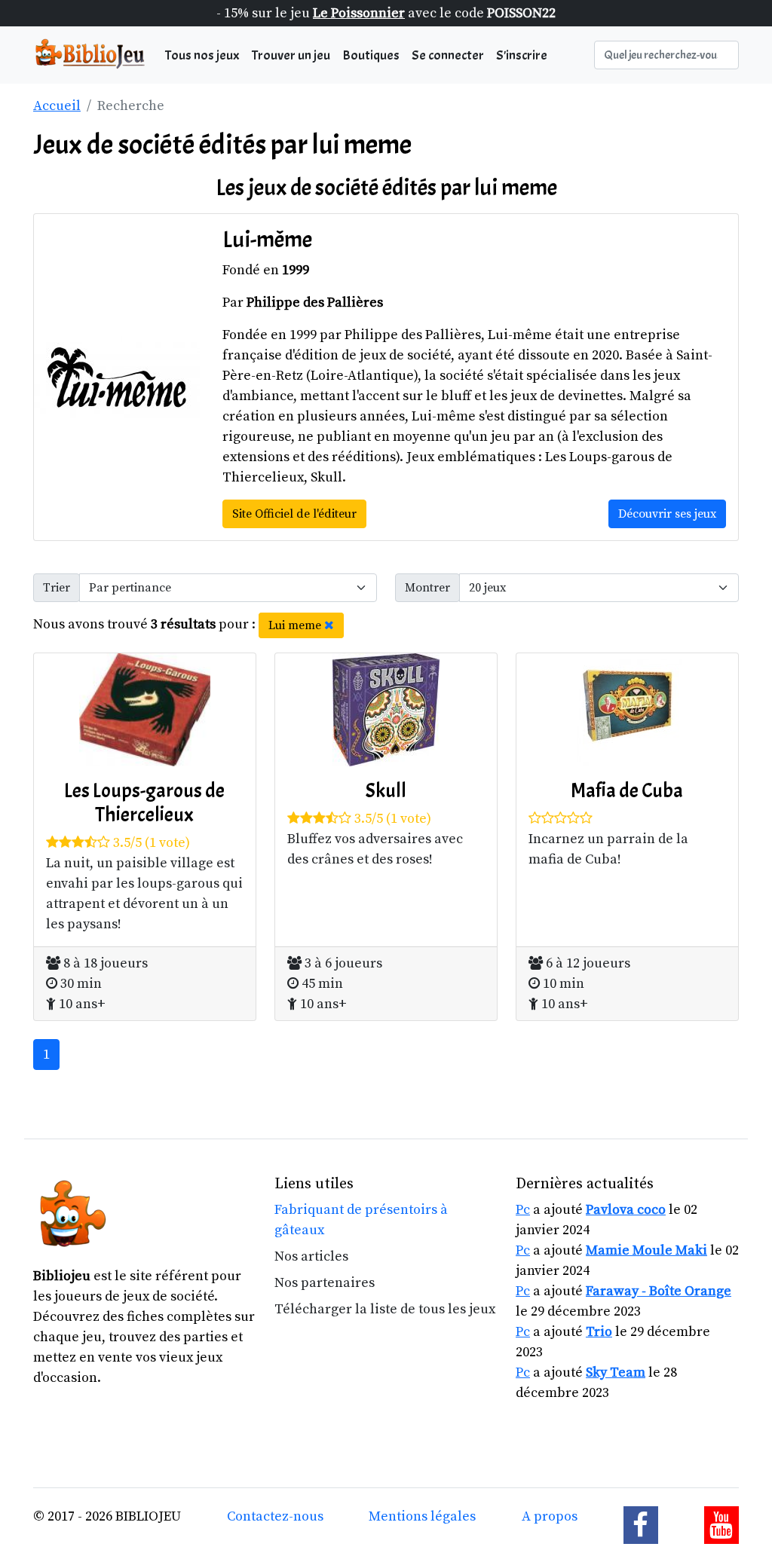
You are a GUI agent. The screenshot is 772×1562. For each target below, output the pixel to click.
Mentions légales (422, 1516)
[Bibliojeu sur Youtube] (721, 1525)
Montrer (427, 587)
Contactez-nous (275, 1516)
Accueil (57, 106)
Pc (523, 1209)
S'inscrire (521, 55)
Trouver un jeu (291, 55)
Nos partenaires (324, 1282)
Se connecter (448, 55)
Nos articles (311, 1256)
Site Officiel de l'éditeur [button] (294, 513)
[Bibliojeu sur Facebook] (640, 1525)
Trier (56, 587)
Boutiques (371, 55)
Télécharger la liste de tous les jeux (384, 1309)
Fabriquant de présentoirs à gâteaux (361, 1220)
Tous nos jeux (202, 55)
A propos (549, 1516)
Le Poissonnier (359, 13)
